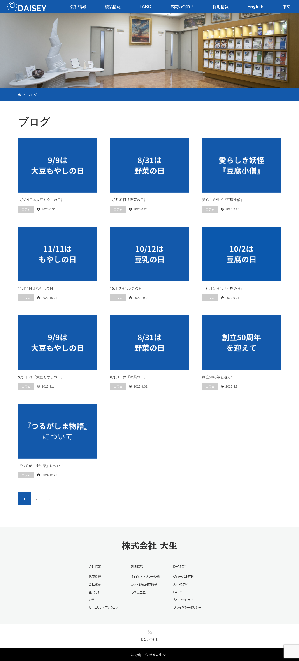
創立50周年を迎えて (218, 376)
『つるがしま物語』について (41, 465)
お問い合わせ (182, 7)
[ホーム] (19, 89)
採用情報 (221, 7)
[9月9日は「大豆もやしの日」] (57, 342)
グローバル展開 (183, 576)
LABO (145, 7)
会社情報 (78, 7)
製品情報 (113, 7)
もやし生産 (138, 592)
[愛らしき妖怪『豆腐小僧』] (241, 165)
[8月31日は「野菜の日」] (149, 342)
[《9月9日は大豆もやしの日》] (57, 165)
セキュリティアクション (103, 607)
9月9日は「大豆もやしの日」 (41, 376)
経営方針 (95, 592)
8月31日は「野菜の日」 (128, 376)
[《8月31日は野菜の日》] (149, 165)
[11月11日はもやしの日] (57, 254)
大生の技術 (180, 584)
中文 (286, 7)
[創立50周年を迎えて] (241, 342)
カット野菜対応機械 (144, 584)
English (255, 7)
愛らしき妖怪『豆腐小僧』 (223, 199)
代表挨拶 (95, 576)
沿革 (92, 599)
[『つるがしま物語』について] (57, 431)
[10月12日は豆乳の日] (149, 254)
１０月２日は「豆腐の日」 (223, 288)
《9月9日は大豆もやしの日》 (41, 199)
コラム (26, 209)
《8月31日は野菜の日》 (128, 199)
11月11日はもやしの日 (35, 288)
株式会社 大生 (149, 545)
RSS (149, 631)
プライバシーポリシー (187, 607)
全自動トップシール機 (145, 576)
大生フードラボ (183, 599)
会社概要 (95, 584)
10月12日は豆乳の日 (126, 288)
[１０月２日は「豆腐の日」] (241, 254)
